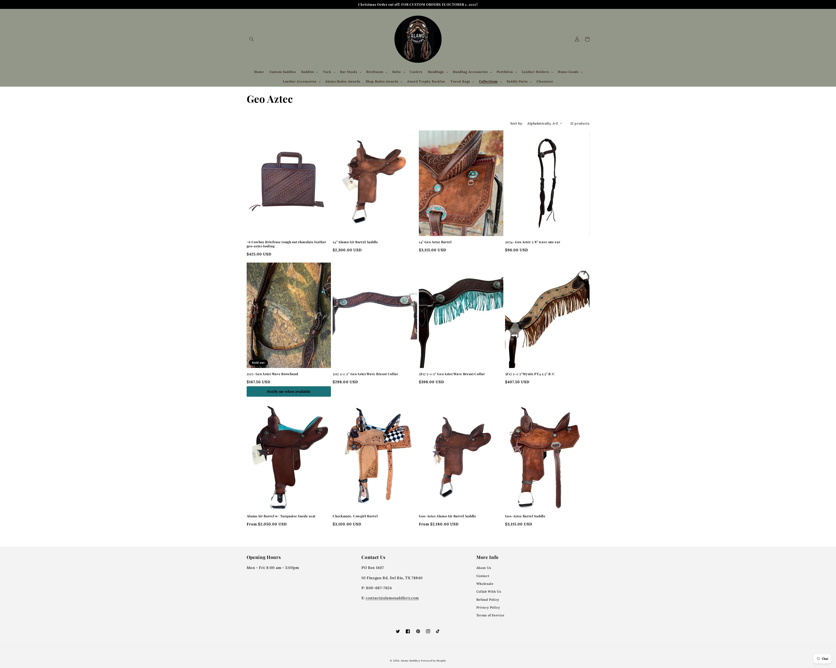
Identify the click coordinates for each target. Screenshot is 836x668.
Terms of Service (490, 615)
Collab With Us (488, 591)
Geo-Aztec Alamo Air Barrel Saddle (447, 516)
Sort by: (516, 123)
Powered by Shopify (433, 660)
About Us (483, 568)
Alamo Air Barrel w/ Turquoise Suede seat (281, 516)
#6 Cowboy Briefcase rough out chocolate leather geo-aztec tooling (286, 244)
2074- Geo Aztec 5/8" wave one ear (532, 242)
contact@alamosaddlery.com (392, 597)
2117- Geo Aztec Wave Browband (272, 374)
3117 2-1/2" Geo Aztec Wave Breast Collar (365, 374)
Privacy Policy (488, 607)
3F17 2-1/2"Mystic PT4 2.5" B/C (530, 374)
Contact (482, 576)
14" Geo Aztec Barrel (435, 242)
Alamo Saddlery (410, 660)
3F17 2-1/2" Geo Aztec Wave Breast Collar (452, 374)
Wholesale (485, 584)
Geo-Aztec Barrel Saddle (525, 516)
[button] (252, 39)
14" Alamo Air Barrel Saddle (355, 242)
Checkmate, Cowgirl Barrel (355, 516)
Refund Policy (487, 599)
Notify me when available (288, 391)
